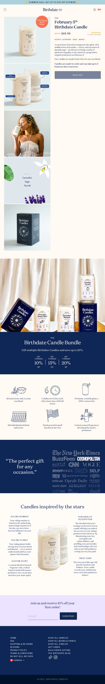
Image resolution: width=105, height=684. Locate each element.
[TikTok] (50, 657)
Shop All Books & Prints (62, 641)
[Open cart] (94, 9)
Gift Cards (54, 647)
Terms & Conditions (21, 653)
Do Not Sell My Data (21, 656)
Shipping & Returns (21, 644)
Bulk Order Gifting (59, 650)
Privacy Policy (18, 650)
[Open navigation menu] (5, 9)
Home (13, 638)
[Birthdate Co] (52, 9)
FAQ (12, 641)
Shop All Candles (58, 638)
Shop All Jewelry (58, 644)
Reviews (15, 647)
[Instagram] (55, 657)
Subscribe (68, 616)
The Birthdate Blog (59, 653)
